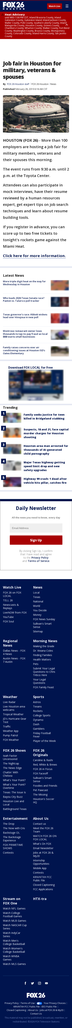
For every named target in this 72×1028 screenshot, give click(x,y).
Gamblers (38, 728)
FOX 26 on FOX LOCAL (12, 594)
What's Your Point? (14, 780)
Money (37, 614)
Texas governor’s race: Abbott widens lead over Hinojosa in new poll (25, 316)
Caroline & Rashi (43, 760)
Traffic (7, 726)
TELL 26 (8, 600)
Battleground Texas (15, 809)
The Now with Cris (14, 828)
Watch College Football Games (12, 914)
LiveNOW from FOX (15, 612)
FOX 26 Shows (14, 750)
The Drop (8, 823)
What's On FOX (42, 843)
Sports (38, 697)
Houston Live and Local (13, 802)
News (53, 84)
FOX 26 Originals (40, 752)
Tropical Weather (13, 714)
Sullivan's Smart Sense (42, 625)
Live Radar (9, 702)
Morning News (45, 641)
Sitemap (38, 631)
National (38, 601)
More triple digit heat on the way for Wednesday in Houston (24, 283)
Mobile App (40, 868)
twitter (32, 983)
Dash (36, 724)
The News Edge (12, 768)
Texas (36, 597)
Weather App (10, 731)
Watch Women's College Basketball (14, 950)
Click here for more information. (34, 255)
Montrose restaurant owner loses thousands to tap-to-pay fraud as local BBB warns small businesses (25, 333)
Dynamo (38, 720)
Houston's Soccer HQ (43, 800)
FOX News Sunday (44, 619)
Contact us (39, 823)
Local (36, 592)
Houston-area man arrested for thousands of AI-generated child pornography (46, 449)
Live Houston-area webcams (14, 708)
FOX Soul (8, 621)
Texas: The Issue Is (14, 792)
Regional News (10, 643)
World (36, 606)
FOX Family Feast (43, 687)
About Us (40, 818)
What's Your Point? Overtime (14, 786)
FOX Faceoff (40, 773)
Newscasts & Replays (11, 606)
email (46, 983)
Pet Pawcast (40, 790)
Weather (10, 697)
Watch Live (54, 6)
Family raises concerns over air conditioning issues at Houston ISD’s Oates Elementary (24, 350)
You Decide (40, 610)
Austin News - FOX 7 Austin (14, 660)
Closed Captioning (44, 885)
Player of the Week (44, 741)
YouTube (8, 617)
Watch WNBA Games (11, 957)
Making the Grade (43, 646)
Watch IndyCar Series (11, 934)
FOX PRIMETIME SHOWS (13, 846)
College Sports (41, 715)
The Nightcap (11, 763)
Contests (8, 852)
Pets (35, 664)
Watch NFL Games (14, 908)
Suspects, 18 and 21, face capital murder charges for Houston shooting (46, 433)
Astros (37, 702)
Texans (37, 706)
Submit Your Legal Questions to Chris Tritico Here (44, 672)
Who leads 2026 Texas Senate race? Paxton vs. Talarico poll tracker (23, 299)
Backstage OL (11, 832)
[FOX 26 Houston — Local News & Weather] (13, 5)
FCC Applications (43, 889)
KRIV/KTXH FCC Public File (42, 878)
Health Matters (42, 659)
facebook (25, 983)
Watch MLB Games (14, 920)
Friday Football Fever (42, 734)
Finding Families (42, 655)
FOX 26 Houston (40, 84)
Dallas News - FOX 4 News (14, 652)
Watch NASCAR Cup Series (15, 926)
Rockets (38, 711)
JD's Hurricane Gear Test (14, 720)
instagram (39, 983)
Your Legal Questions (39, 681)
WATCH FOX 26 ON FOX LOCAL (44, 837)
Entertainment (15, 818)
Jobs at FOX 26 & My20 (43, 854)
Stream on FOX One (11, 900)
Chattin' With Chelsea (10, 774)
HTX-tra (40, 898)
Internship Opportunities (41, 862)
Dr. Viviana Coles (43, 650)
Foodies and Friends (45, 785)
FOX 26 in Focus (42, 769)
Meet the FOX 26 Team (43, 829)
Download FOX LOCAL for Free (30, 367)
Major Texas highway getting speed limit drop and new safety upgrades (44, 466)
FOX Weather (11, 739)
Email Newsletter (43, 848)
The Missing (40, 794)
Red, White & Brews (45, 764)
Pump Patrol (10, 735)
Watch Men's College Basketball (14, 942)
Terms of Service (38, 561)
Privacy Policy (40, 557)
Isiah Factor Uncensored (10, 757)
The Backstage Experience (12, 838)
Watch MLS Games (14, 964)
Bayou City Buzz (13, 796)
